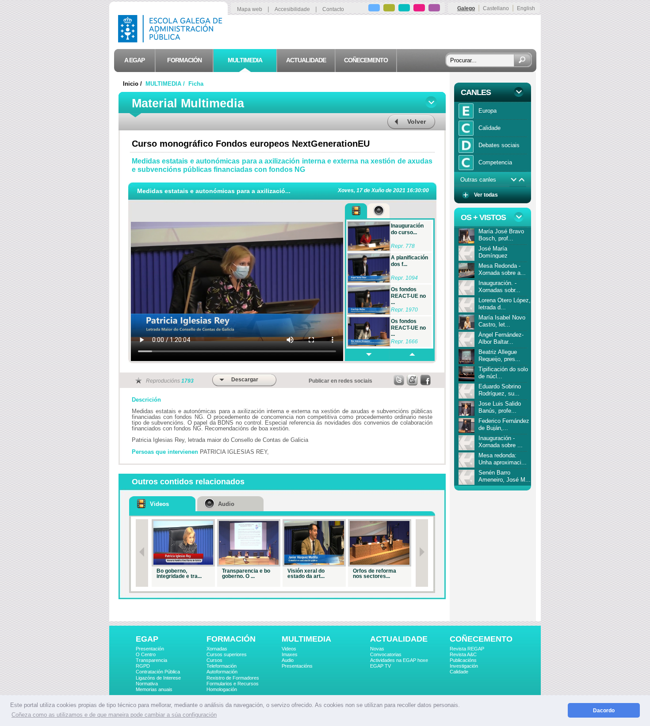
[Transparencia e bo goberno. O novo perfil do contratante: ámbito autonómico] (248, 542)
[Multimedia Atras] (412, 355)
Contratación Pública (158, 671)
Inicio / (133, 83)
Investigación (464, 666)
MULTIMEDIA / (166, 83)
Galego (466, 8)
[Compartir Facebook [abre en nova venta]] (425, 380)
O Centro (146, 654)
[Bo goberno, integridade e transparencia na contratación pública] (183, 542)
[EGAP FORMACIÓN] (389, 9)
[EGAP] (374, 9)
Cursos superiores (226, 654)
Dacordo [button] (604, 710)
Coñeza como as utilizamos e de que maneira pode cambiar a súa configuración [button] (114, 714)
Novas (377, 648)
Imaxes (290, 654)
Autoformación (221, 671)
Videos (289, 648)
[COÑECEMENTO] (434, 9)
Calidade (459, 671)
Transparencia (151, 660)
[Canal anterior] (522, 180)
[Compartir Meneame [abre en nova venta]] (412, 380)
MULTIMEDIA (306, 639)
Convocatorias (385, 654)
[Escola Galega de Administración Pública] (172, 40)
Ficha (195, 83)
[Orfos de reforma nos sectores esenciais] (379, 542)
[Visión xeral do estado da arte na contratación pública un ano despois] (314, 542)
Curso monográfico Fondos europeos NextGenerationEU (251, 143)
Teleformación (221, 666)
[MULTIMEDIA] (404, 9)
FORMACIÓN (231, 639)
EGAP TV (380, 666)
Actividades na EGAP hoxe (399, 660)
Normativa (147, 683)
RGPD (143, 666)
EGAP (147, 639)
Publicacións (463, 660)
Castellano (496, 8)
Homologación (221, 689)
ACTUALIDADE (399, 639)
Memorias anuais (154, 689)
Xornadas (216, 648)
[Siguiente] (422, 553)
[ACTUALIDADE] (419, 9)
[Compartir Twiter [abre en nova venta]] (399, 380)
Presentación (150, 648)
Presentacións (297, 666)
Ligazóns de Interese (158, 677)
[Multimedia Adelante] (367, 355)
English (526, 8)
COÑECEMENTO (481, 639)
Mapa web (249, 9)
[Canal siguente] (513, 180)
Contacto (333, 9)
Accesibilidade (292, 9)
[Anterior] (142, 553)
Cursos (214, 660)
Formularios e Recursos (232, 683)
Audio (288, 660)
